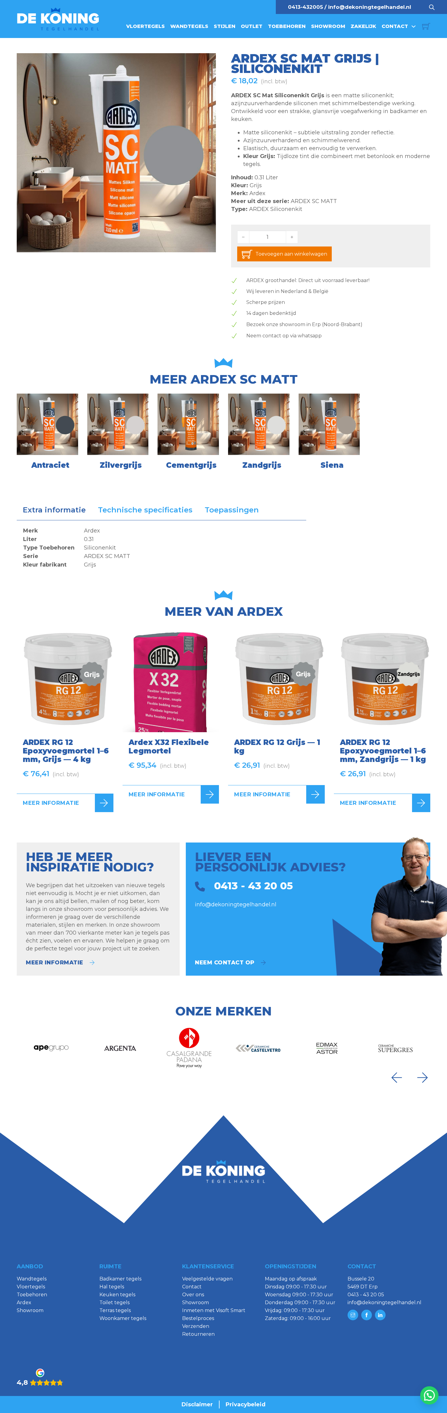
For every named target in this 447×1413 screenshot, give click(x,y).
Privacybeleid (245, 1404)
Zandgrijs (261, 465)
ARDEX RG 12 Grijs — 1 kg (277, 746)
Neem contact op (225, 962)
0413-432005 (305, 7)
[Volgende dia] (422, 1077)
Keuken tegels (117, 1295)
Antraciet (50, 465)
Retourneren (198, 1334)
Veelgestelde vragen (207, 1279)
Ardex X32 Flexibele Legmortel (169, 746)
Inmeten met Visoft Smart (213, 1310)
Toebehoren (287, 26)
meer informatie (54, 962)
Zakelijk (363, 26)
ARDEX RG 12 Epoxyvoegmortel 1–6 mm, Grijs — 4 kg (66, 751)
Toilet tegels (114, 1302)
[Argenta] (120, 1048)
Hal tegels (111, 1287)
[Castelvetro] (258, 1048)
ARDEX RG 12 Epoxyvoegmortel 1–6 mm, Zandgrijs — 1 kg (383, 751)
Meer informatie (51, 803)
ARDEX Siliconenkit (275, 209)
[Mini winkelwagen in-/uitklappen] (426, 26)
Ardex (257, 193)
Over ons (193, 1295)
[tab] (54, 510)
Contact (395, 26)
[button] (207, 61)
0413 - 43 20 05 (366, 1295)
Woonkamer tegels (122, 1318)
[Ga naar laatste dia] (396, 1077)
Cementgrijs (191, 465)
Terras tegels (115, 1310)
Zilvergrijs (121, 465)
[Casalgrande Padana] (189, 1048)
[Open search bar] (432, 7)
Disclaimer (197, 1404)
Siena (332, 465)
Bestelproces (198, 1318)
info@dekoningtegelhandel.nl (369, 7)
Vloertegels (145, 26)
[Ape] (51, 1048)
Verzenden (195, 1326)
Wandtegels (189, 26)
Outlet (251, 26)
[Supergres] (395, 1048)
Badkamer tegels (120, 1279)
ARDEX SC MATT (314, 201)
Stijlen (224, 26)
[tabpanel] (161, 547)
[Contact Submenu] (413, 26)
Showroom (328, 26)
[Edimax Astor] (327, 1048)
